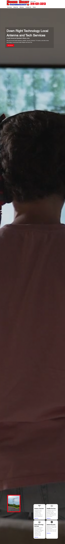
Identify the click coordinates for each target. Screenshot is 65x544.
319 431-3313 (38, 4)
